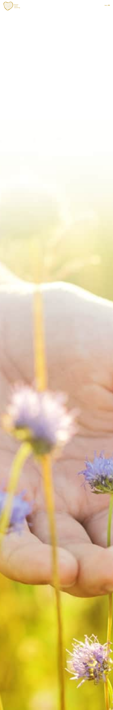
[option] (56, 355)
